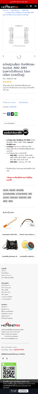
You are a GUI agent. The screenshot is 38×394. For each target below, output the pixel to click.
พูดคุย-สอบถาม (5, 316)
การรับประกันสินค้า (6, 297)
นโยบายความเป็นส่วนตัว (21, 385)
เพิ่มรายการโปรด (10, 102)
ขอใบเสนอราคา (6, 285)
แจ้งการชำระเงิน (6, 287)
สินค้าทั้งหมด (5, 273)
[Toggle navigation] (36, 6)
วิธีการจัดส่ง (4, 294)
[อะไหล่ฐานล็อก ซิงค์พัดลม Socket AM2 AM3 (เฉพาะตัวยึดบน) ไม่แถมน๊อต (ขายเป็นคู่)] (19, 35)
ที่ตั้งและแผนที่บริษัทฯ (7, 311)
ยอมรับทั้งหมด (23, 391)
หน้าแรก (3, 270)
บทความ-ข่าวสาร (6, 275)
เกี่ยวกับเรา (4, 307)
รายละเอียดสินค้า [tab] (9, 123)
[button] (26, 6)
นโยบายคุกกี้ (6, 387)
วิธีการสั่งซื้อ (4, 290)
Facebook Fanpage (6, 318)
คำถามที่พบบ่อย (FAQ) (7, 277)
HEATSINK (13, 107)
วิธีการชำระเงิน (5, 292)
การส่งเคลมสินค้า (6, 299)
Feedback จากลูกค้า (7, 313)
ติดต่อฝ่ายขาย (5, 309)
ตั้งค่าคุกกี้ (13, 391)
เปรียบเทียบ (24, 102)
